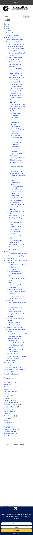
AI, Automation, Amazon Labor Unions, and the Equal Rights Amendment (17, 256)
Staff (7, 26)
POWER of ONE (9, 363)
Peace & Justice (9, 416)
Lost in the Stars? (9, 411)
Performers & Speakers (17, 175)
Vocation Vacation (13, 354)
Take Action (7, 427)
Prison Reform (12, 340)
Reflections (12, 294)
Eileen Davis (15, 133)
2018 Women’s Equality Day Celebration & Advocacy (16, 64)
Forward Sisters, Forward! (16, 48)
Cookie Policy (10, 33)
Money (6, 413)
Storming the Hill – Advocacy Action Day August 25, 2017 (17, 93)
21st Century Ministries (11, 35)
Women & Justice (9, 434)
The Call (8, 365)
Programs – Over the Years (14, 327)
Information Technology (11, 405)
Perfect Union (10, 251)
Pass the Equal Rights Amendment (17, 42)
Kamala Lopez (15, 146)
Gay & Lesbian (8, 400)
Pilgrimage (7, 418)
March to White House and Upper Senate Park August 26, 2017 (17, 107)
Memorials (9, 28)
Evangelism (7, 396)
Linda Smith (15, 195)
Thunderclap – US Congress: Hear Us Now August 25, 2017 (17, 86)
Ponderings (11, 262)
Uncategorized (8, 431)
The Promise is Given (15, 325)
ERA (5, 393)
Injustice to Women (10, 407)
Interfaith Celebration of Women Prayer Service (17, 207)
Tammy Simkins (16, 149)
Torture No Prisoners (10, 429)
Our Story (7, 24)
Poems (10, 282)
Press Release (14, 202)
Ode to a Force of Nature (17, 291)
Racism (6, 420)
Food (5, 398)
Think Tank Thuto (14, 358)
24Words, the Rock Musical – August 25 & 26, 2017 (17, 100)
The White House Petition (12, 367)
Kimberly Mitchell (17, 187)
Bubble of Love (10, 37)
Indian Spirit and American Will (17, 334)
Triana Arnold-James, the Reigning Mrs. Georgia (17, 129)
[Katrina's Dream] (16, 10)
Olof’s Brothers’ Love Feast (14, 39)
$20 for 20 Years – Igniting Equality (15, 369)
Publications (11, 300)
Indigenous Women (15, 271)
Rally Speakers (14, 229)
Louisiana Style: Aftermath (17, 356)
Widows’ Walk (10, 360)
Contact (8, 30)
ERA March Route (16, 227)
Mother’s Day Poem (15, 289)
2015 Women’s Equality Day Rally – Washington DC (16, 218)
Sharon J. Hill (15, 135)
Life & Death (8, 409)
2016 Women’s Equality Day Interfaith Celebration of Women (17, 247)
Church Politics (9, 391)
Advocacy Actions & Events (16, 51)
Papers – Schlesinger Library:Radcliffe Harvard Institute (16, 314)
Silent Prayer (8, 425)
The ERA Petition (9, 372)
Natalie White (15, 151)
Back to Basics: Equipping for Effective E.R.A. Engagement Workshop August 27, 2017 (17, 160)
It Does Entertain (14, 323)
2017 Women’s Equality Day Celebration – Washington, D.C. (16, 80)
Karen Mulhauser (16, 189)
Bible (5, 387)
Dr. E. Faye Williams (17, 153)
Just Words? (13, 269)
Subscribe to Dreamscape (12, 374)
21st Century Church (10, 382)
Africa (6, 384)
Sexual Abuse (8, 422)
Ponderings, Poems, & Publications (17, 260)
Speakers (13, 111)
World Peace (8, 436)
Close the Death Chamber (17, 343)
